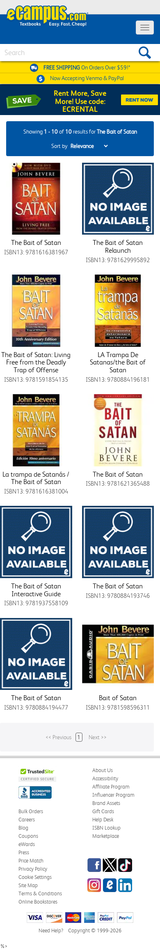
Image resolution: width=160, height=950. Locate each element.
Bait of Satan (118, 698)
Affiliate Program (111, 787)
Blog (23, 828)
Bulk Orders (30, 811)
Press (23, 852)
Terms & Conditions (40, 893)
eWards (26, 844)
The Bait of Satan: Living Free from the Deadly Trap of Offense (36, 362)
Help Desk (102, 819)
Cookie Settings (35, 877)
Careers (26, 819)
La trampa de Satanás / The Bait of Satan (35, 478)
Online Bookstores (37, 902)
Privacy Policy (32, 869)
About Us (102, 770)
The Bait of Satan (36, 242)
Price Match (30, 861)
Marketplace (105, 836)
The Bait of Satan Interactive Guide (36, 590)
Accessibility (105, 778)
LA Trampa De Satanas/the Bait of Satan (118, 362)
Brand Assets (106, 803)
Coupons (28, 836)
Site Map (28, 885)
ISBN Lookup (106, 828)
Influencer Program (113, 795)
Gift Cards (103, 811)
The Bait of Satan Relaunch (118, 246)
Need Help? (51, 930)
